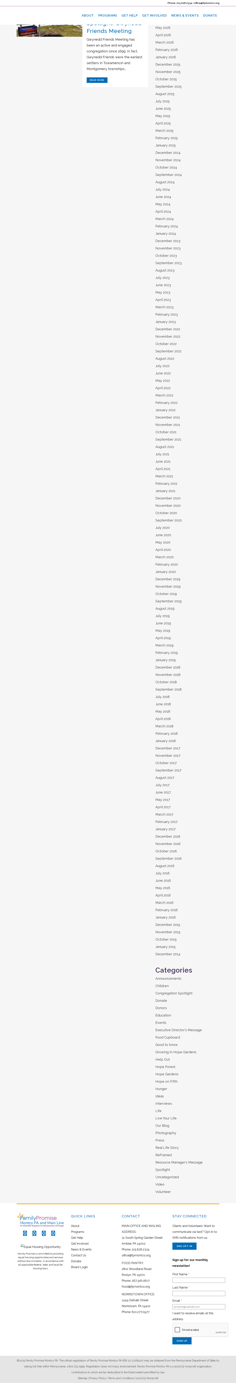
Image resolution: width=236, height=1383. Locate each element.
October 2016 (166, 851)
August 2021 (164, 447)
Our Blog (162, 1126)
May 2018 (162, 711)
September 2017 (168, 770)
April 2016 (163, 895)
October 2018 (166, 682)
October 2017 (166, 763)
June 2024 (163, 197)
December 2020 (168, 498)
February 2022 (166, 403)
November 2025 (168, 72)
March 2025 (164, 131)
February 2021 (166, 483)
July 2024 (162, 189)
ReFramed (163, 1155)
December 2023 (167, 241)
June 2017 (163, 792)
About (75, 1226)
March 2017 (164, 814)
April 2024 (163, 211)
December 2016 (167, 836)
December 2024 (168, 153)
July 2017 (162, 785)
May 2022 (162, 381)
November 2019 (168, 586)
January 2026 (165, 57)
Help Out (162, 1059)
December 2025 (167, 64)
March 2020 (164, 557)
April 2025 (163, 123)
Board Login (79, 1267)
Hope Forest (165, 1067)
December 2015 (167, 925)
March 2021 (164, 476)
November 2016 (168, 844)
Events (160, 1023)
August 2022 (164, 358)
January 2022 (165, 410)
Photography (165, 1133)
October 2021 (165, 432)
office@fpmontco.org (206, 3)
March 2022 (164, 395)
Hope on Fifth (166, 1081)
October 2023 (166, 256)
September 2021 (168, 439)
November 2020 (168, 506)
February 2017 (166, 822)
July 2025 (162, 101)
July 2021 (162, 454)
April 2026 (163, 35)
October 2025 (166, 79)
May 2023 (162, 292)
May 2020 (162, 542)
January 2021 (165, 491)
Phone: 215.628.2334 (180, 3)
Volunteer (163, 1192)
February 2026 (166, 50)
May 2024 (162, 204)
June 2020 (163, 535)
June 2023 (163, 285)
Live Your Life (166, 1118)
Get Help (77, 1237)
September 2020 (168, 520)
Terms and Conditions (121, 1378)
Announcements (168, 978)
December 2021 (167, 417)
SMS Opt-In (184, 1246)
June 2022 (163, 373)
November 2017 (167, 755)
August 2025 (164, 94)
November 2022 (167, 336)
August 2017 (164, 778)
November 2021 (167, 425)
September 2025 (168, 86)
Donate (161, 1001)
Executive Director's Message (178, 1030)
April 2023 (163, 300)
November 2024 (168, 160)
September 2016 (168, 858)
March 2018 (164, 726)
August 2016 (164, 866)
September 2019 (168, 601)
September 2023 (168, 263)
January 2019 (165, 660)
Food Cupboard (167, 1037)
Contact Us (78, 1255)
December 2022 (167, 329)
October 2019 (166, 594)
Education (163, 1015)
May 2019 (162, 630)
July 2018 (162, 697)
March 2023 (164, 307)
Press (159, 1140)
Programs (77, 1232)
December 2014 (167, 954)
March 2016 (164, 903)
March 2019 (164, 645)
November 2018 (168, 675)
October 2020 (166, 513)
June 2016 (163, 880)
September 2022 (168, 351)
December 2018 (167, 667)
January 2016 (165, 917)
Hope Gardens (166, 1074)
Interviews (163, 1103)
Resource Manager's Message (179, 1162)
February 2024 (166, 226)
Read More (97, 80)
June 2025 (163, 108)
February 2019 (166, 653)
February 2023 (166, 314)
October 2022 (166, 344)
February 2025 (166, 138)
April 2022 (163, 388)
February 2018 (166, 733)
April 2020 (163, 550)
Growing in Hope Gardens (175, 1052)
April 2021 (162, 469)
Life (158, 1111)
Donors (161, 1008)
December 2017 (167, 748)
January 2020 (165, 572)
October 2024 (166, 167)
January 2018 (165, 741)
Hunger (161, 1089)
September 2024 (168, 175)
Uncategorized (167, 1177)
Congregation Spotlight (173, 993)
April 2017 (163, 807)
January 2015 (165, 947)
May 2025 (162, 116)
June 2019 (163, 623)
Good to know (166, 1045)
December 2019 (167, 579)
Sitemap (82, 1378)
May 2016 (162, 888)
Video (159, 1184)
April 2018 (163, 719)
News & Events (81, 1249)
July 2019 (162, 616)
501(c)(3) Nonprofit (147, 1378)
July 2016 (162, 873)
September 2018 (168, 689)
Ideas (159, 1096)
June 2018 (163, 704)
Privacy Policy (97, 1378)
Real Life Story (167, 1148)
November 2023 (168, 248)
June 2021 (163, 461)
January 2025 (165, 145)
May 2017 (162, 800)
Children (162, 986)
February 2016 (166, 910)
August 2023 (164, 270)
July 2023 (162, 278)
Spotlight (162, 1170)
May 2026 (162, 28)
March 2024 (164, 219)
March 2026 (164, 42)
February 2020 (166, 564)
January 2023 (165, 322)
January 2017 (165, 829)
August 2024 (165, 182)
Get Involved (79, 1243)
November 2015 (167, 932)
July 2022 (162, 366)
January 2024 (165, 233)
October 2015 (166, 939)
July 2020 (162, 528)
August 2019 (164, 608)
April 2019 (163, 638)
